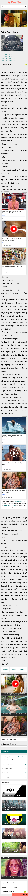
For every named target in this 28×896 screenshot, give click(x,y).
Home (2, 28)
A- (16, 895)
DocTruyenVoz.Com (18, 501)
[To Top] (19, 894)
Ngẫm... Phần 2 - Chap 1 (7, 56)
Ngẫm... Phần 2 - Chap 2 (7, 54)
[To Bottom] (21, 894)
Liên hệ (15, 887)
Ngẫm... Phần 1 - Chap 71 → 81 (8, 58)
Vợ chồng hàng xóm (9, 823)
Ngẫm (5, 28)
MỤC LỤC (14, 669)
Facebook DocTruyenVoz (9, 505)
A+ (14, 895)
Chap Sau (22, 669)
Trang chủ (4, 887)
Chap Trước (5, 669)
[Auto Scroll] (24, 894)
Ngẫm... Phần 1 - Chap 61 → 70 (8, 60)
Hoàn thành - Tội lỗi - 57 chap (11, 795)
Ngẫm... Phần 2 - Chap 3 (7, 53)
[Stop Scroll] (26, 894)
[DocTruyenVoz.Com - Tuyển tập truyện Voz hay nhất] (14, 4)
